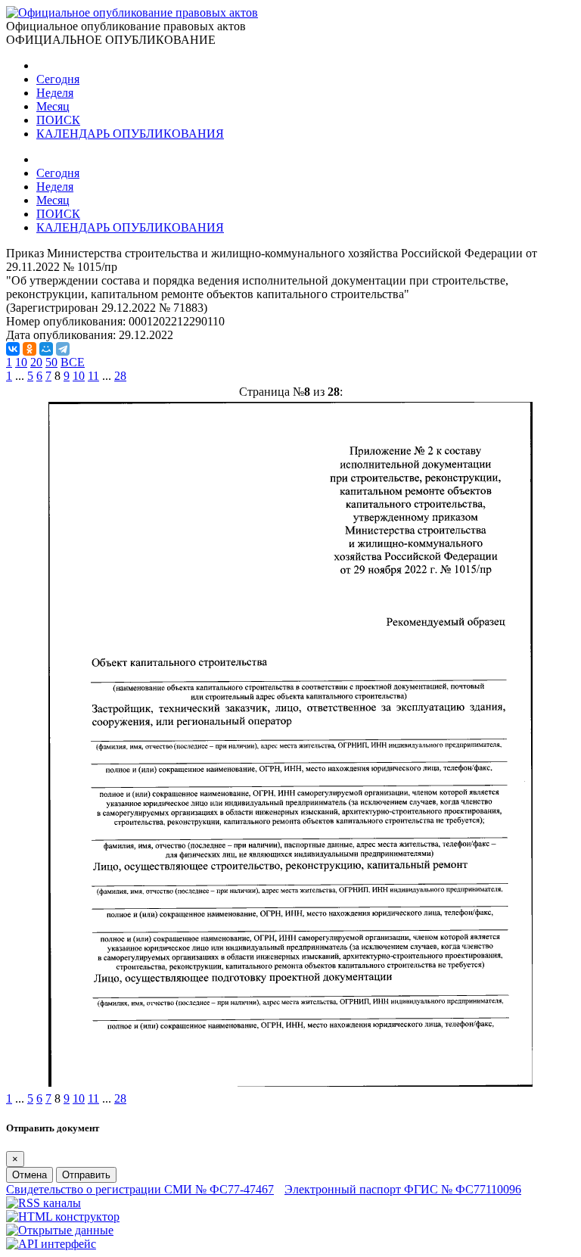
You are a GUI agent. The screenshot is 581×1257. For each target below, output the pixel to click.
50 (51, 362)
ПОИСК (58, 120)
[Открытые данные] (59, 1230)
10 (21, 362)
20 (36, 362)
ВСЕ (73, 362)
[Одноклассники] (29, 349)
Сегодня (57, 79)
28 (120, 375)
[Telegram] (63, 349)
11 (93, 375)
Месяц (53, 106)
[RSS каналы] (43, 1202)
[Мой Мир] (46, 349)
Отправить (86, 1175)
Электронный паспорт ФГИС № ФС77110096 (402, 1189)
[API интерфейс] (51, 1243)
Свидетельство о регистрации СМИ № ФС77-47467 (140, 1189)
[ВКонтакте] (13, 349)
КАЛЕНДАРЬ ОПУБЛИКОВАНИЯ (130, 133)
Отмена (29, 1175)
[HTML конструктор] (63, 1216)
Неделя (54, 92)
